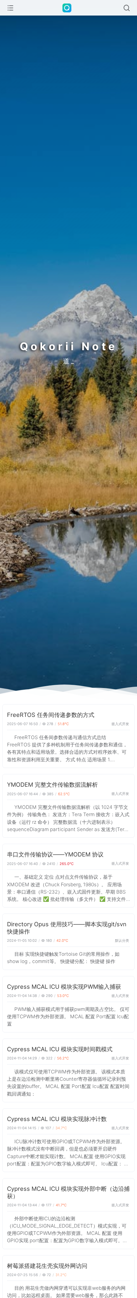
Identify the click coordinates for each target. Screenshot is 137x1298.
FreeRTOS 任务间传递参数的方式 (50, 714)
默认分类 (122, 940)
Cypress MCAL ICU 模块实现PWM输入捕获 (64, 986)
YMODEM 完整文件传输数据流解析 (52, 784)
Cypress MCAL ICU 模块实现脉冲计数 (57, 1118)
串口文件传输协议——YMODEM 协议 (55, 854)
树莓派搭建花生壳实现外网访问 (47, 1265)
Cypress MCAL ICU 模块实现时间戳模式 (59, 1049)
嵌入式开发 (120, 724)
